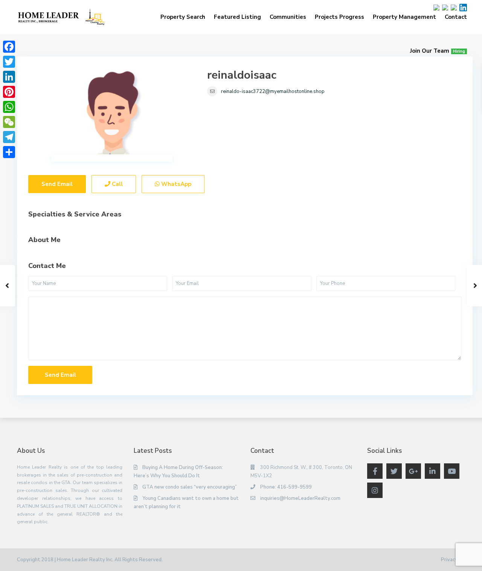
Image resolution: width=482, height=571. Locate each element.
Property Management (404, 17)
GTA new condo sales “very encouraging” (189, 487)
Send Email (57, 184)
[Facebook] (9, 46)
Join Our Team (437, 51)
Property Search (182, 17)
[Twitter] (9, 61)
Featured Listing (237, 17)
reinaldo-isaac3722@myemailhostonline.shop (273, 91)
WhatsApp (175, 184)
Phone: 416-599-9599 (286, 487)
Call (116, 184)
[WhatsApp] (9, 106)
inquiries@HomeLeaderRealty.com (300, 498)
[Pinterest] (9, 91)
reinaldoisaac (241, 75)
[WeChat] (9, 121)
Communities (288, 17)
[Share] (9, 152)
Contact (456, 17)
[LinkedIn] (9, 76)
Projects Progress (339, 17)
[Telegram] (9, 137)
